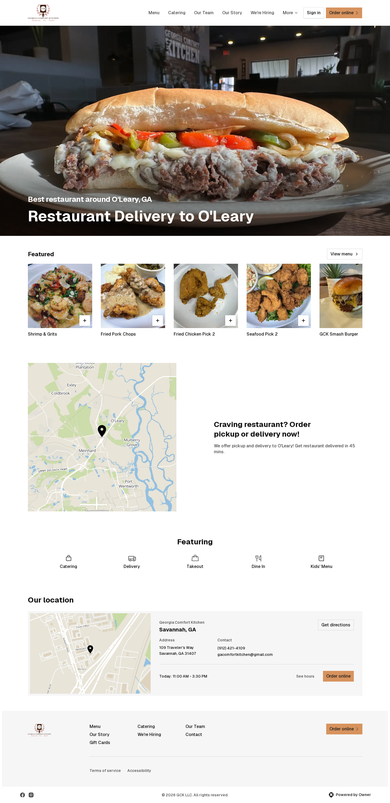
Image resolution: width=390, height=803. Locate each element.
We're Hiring (262, 13)
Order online (338, 676)
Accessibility (139, 770)
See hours (305, 676)
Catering (176, 13)
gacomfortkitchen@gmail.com (245, 654)
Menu (153, 13)
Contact (193, 734)
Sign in (314, 13)
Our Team (204, 13)
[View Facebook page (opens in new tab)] (22, 795)
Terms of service (105, 770)
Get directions (335, 625)
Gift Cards (100, 742)
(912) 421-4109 (231, 648)
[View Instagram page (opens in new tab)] (31, 795)
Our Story (232, 13)
